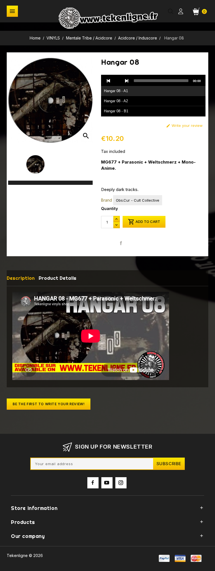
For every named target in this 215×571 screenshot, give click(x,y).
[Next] (126, 80)
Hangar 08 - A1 (116, 91)
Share (120, 243)
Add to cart (144, 221)
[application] (153, 96)
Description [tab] (21, 278)
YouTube (107, 482)
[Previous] (108, 80)
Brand (106, 200)
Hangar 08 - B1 (116, 111)
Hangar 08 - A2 (116, 101)
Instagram (121, 482)
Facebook (93, 482)
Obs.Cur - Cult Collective (137, 200)
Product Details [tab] (57, 278)
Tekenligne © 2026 (25, 555)
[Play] (117, 80)
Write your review (184, 125)
